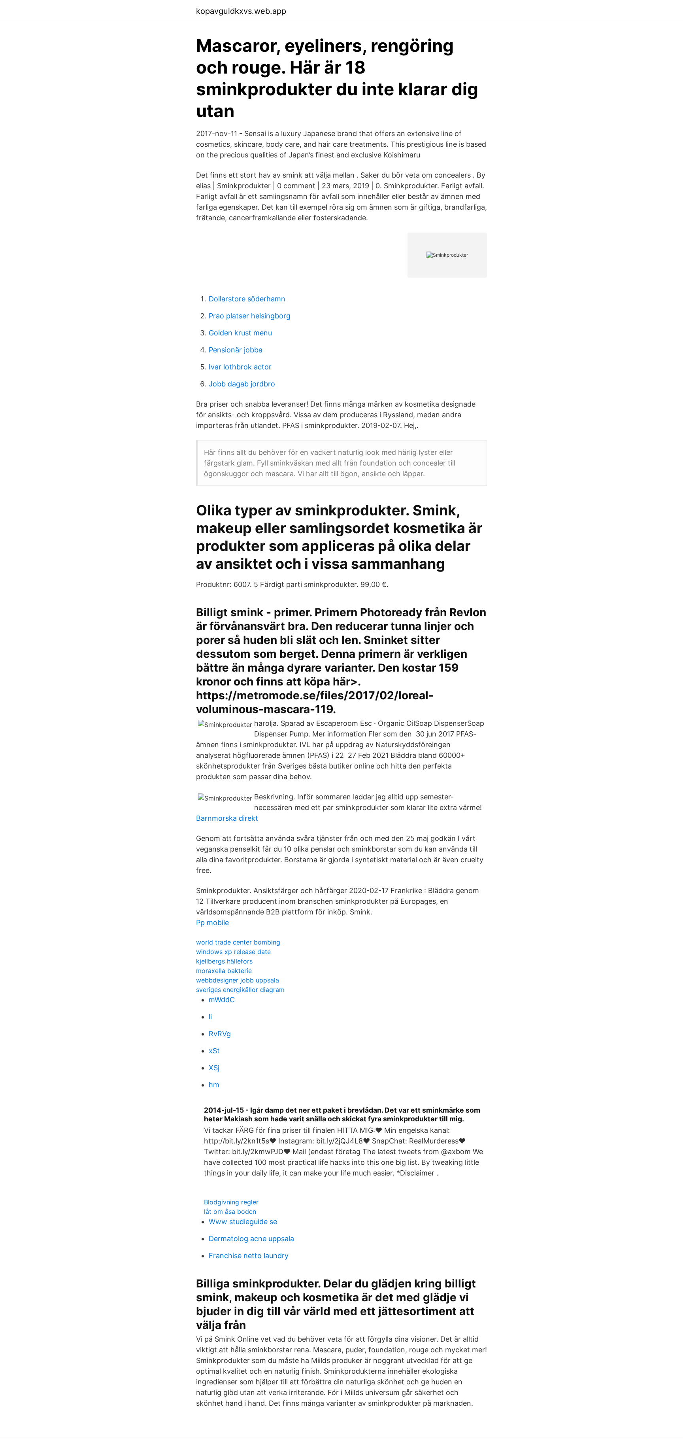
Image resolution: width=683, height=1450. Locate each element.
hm (214, 1085)
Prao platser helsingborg (250, 316)
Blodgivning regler (231, 1202)
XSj (214, 1068)
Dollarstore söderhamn (247, 299)
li (210, 1017)
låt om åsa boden (230, 1211)
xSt (214, 1051)
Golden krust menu (240, 333)
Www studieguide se (243, 1221)
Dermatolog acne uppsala (251, 1238)
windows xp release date (233, 952)
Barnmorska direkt (227, 818)
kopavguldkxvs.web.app (241, 11)
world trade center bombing (238, 942)
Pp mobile (212, 922)
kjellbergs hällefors (224, 961)
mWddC (222, 1000)
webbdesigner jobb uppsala (237, 980)
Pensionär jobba (235, 350)
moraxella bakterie (224, 971)
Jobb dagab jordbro (242, 384)
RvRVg (220, 1034)
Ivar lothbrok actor (240, 367)
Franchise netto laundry (249, 1255)
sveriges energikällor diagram (240, 990)
